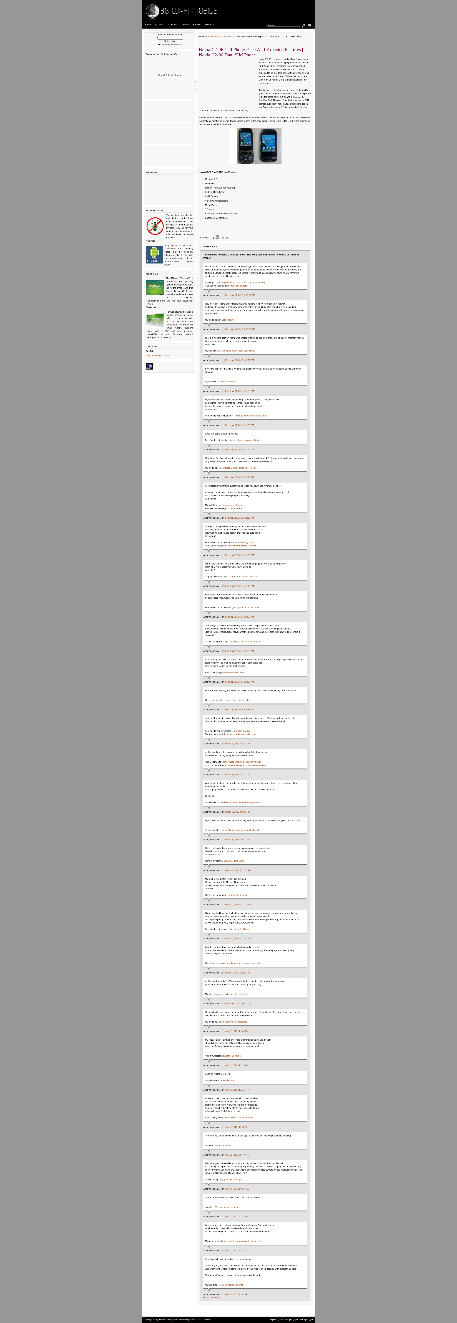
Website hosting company (227, 1207)
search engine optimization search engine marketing (239, 282)
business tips (235, 508)
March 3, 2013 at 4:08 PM (237, 812)
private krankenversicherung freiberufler (241, 830)
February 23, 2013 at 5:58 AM (239, 518)
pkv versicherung (226, 320)
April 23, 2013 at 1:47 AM (237, 1250)
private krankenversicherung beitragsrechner (239, 802)
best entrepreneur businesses (233, 505)
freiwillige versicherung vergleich (246, 641)
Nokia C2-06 (220, 37)
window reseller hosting (232, 861)
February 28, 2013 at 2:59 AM (239, 617)
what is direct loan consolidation (245, 440)
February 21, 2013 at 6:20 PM (239, 391)
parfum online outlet (238, 895)
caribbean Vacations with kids (243, 576)
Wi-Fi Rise (173, 24)
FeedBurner (177, 44)
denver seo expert (237, 286)
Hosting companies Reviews (242, 545)
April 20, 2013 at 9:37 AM (237, 1189)
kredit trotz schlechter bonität (240, 1117)
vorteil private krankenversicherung (237, 734)
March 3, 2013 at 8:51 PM (237, 839)
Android (185, 24)
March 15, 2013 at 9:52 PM (238, 1003)
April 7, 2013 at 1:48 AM (236, 1127)
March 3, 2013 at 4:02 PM (237, 774)
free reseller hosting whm (238, 700)
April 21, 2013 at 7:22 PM (237, 1216)
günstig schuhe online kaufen (246, 607)
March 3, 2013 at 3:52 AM (237, 743)
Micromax (209, 24)
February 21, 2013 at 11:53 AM (240, 329)
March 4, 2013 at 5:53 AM (237, 972)
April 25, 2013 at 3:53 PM (237, 1294)
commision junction (227, 381)
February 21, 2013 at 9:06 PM (239, 425)
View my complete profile (158, 355)
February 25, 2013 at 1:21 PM (239, 555)
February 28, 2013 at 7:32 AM (239, 682)
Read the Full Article (231, 1056)
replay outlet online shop (231, 1285)
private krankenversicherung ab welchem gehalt (237, 1241)
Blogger (309, 1320)
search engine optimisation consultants (236, 351)
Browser (197, 24)
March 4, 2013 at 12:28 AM (238, 904)
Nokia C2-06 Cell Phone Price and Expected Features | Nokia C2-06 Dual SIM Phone (251, 52)
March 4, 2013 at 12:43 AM (238, 938)
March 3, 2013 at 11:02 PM (238, 870)
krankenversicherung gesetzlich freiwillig (242, 762)
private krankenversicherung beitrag (247, 765)
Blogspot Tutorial (297, 1320)
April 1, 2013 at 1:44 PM (236, 1031)
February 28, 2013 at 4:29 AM (239, 651)
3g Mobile (159, 24)
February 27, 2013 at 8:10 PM (239, 586)
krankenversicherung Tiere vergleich (231, 994)
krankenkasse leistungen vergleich (244, 963)
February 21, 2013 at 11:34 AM (240, 295)
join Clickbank (242, 929)
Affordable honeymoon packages (251, 416)
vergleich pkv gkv (241, 731)
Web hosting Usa (244, 542)
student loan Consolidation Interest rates (238, 468)
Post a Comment (211, 1297)
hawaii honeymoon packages (233, 1022)
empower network (224, 1145)
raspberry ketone (225, 1080)
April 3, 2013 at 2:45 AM (236, 1065)
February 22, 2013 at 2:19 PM (239, 449)
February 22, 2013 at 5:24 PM (239, 477)
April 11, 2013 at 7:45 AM (237, 1155)
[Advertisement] (271, 12)
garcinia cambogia (233, 1179)
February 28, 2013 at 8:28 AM (239, 709)
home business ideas (233, 672)
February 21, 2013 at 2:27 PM (239, 360)
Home (148, 24)
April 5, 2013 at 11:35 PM (237, 1090)
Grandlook (284, 1320)
